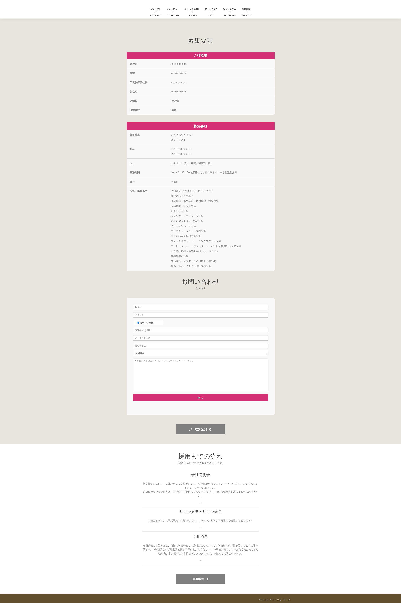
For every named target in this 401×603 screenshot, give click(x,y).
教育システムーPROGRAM (229, 12)
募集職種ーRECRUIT (246, 12)
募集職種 (200, 579)
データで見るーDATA (211, 12)
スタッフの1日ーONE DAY (192, 12)
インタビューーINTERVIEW (173, 12)
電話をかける (202, 429)
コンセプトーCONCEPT (155, 12)
